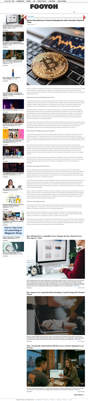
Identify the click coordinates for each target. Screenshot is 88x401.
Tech (13, 1)
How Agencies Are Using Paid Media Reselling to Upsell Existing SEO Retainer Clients (13, 44)
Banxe (62, 104)
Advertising (59, 399)
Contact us (53, 399)
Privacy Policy (46, 399)
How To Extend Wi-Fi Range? (10, 110)
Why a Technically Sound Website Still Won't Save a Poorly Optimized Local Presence (12, 62)
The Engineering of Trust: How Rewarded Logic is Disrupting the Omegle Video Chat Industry (13, 141)
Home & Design (62, 1)
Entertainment (20, 1)
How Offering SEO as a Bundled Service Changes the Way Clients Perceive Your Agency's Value (13, 27)
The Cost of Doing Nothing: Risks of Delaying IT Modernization (12, 253)
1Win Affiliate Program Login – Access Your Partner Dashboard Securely (13, 157)
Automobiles (51, 1)
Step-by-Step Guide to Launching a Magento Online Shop (11, 237)
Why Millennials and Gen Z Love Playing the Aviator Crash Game (13, 174)
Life (34, 1)
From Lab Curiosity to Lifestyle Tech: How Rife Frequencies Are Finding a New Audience (13, 94)
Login (74, 11)
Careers (70, 399)
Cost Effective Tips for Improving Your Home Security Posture (13, 124)
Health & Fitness (41, 1)
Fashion (28, 1)
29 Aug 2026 (7, 1)
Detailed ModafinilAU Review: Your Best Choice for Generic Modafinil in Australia (13, 206)
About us (65, 399)
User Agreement (38, 399)
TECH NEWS (5, 30)
